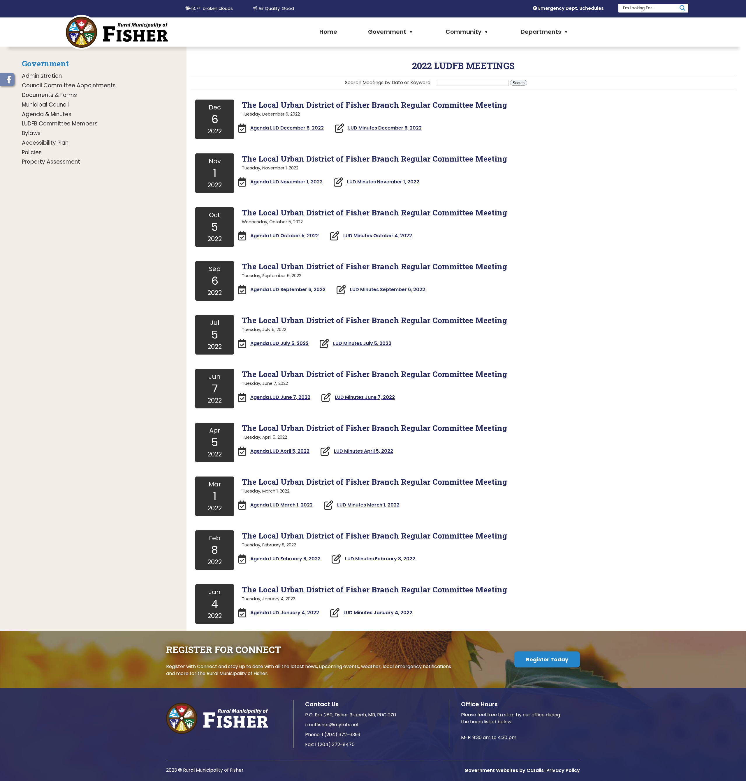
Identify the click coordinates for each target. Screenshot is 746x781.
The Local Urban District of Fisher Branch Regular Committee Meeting (374, 105)
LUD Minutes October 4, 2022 (377, 236)
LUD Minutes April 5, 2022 (363, 451)
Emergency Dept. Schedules (571, 8)
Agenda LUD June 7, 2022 (280, 397)
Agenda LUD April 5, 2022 (279, 451)
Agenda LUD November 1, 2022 (286, 182)
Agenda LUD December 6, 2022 (287, 128)
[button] (682, 8)
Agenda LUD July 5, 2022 (279, 343)
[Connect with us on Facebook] (7, 79)
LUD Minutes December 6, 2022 (385, 128)
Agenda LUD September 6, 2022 (288, 289)
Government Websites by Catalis (504, 770)
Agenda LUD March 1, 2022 (281, 505)
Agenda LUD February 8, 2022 (285, 559)
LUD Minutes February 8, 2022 (380, 559)
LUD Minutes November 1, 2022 (383, 182)
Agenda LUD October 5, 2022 (284, 236)
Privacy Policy (563, 770)
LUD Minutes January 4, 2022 (378, 613)
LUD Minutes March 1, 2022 (368, 505)
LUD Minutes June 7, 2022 (365, 397)
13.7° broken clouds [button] (212, 8)
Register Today (547, 659)
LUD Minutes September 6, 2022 (387, 289)
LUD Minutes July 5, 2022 (362, 343)
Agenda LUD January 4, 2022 (284, 613)
